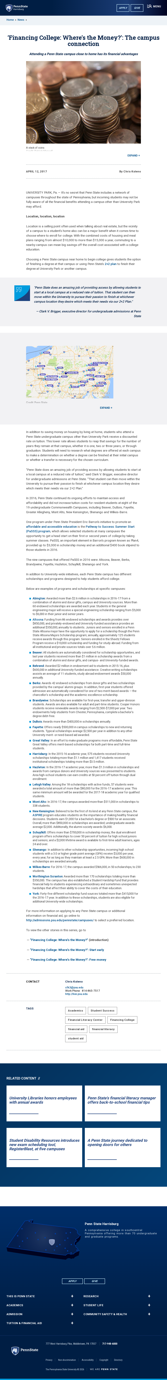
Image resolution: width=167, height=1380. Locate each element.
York (36, 893)
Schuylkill (39, 832)
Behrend (38, 666)
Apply (123, 7)
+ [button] (72, 1296)
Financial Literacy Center (85, 1019)
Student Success (102, 1010)
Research (91, 1296)
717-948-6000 (109, 1343)
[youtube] (92, 1268)
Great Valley (41, 740)
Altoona (38, 619)
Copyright (103, 1360)
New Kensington (43, 811)
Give (137, 7)
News (21, 19)
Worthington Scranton (48, 876)
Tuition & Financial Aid (24, 1323)
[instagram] (100, 1268)
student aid (76, 1038)
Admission (15, 1314)
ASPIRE (37, 815)
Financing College (122, 1019)
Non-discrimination (67, 1360)
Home (10, 19)
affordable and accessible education (51, 527)
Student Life (93, 1305)
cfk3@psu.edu (74, 987)
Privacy (49, 1360)
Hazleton (39, 767)
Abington (39, 598)
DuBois (37, 721)
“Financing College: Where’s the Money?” (59, 940)
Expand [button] (133, 155)
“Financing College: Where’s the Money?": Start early (67, 950)
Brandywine (40, 700)
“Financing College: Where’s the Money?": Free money (68, 960)
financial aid (76, 1029)
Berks (36, 683)
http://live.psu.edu (76, 994)
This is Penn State (21, 1296)
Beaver (37, 652)
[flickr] (83, 1268)
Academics (75, 1010)
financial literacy (103, 1029)
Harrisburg (40, 754)
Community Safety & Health (105, 1314)
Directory (118, 1360)
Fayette (38, 727)
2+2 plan (110, 264)
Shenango (39, 849)
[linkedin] (75, 1268)
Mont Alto (39, 801)
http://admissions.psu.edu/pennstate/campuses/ (60, 920)
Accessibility (88, 1360)
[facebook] (66, 1268)
